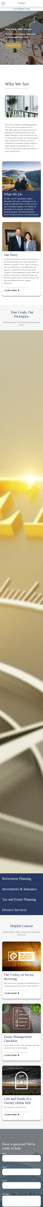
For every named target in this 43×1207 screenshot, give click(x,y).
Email (4, 1167)
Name (4, 1153)
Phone (4, 1180)
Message (5, 1194)
